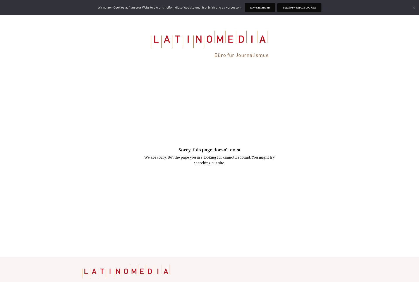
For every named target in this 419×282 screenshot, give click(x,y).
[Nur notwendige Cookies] (413, 7)
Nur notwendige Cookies (299, 7)
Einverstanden (260, 7)
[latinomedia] (209, 45)
